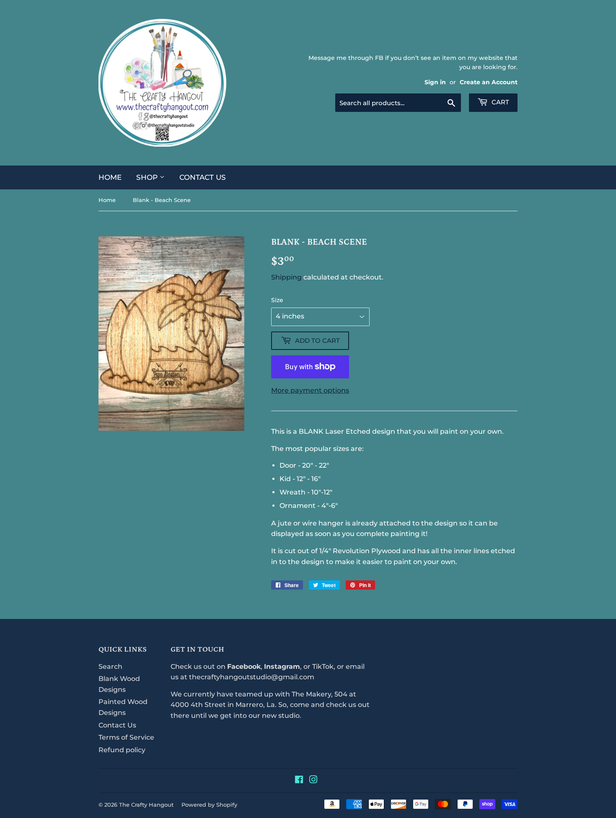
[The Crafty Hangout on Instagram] (313, 780)
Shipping (286, 277)
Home (110, 177)
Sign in (435, 82)
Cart (499, 102)
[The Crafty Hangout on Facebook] (299, 780)
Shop (148, 177)
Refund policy (121, 750)
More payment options (310, 390)
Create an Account (489, 82)
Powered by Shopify (209, 804)
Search (110, 666)
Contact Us (202, 177)
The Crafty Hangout (146, 804)
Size (277, 300)
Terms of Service (126, 737)
